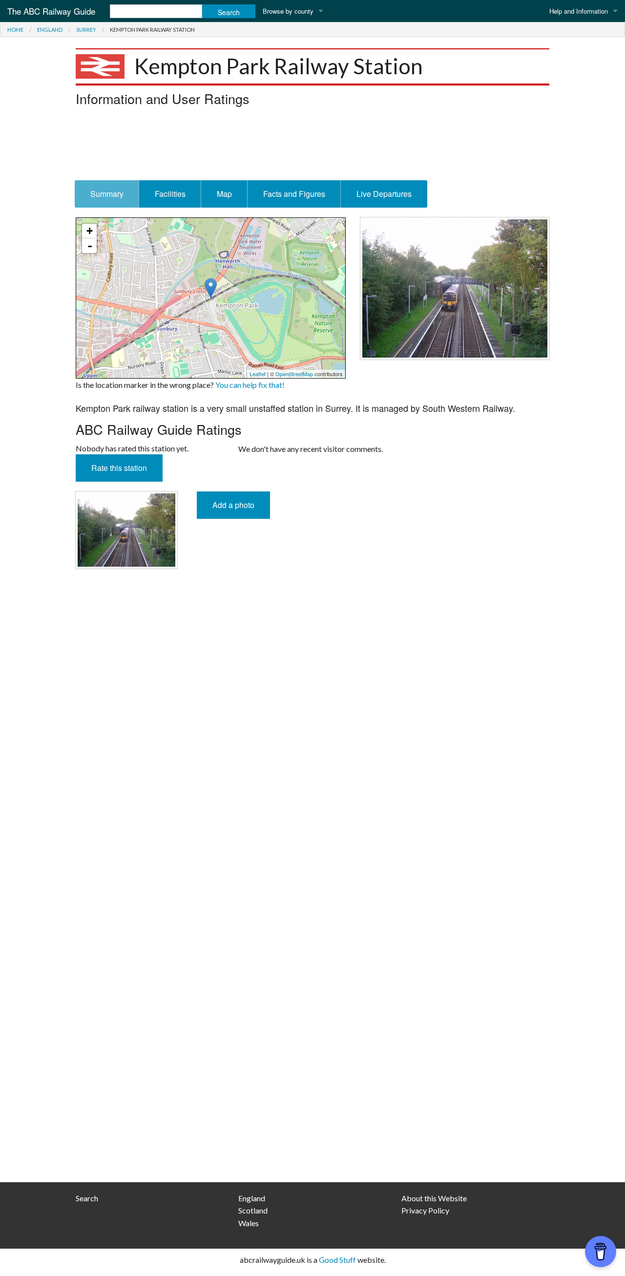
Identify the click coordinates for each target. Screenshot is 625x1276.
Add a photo (233, 504)
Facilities (170, 193)
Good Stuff (337, 1259)
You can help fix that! (250, 384)
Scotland (253, 1210)
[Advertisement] (312, 146)
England (49, 29)
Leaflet (258, 374)
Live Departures (384, 193)
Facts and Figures (294, 193)
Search (87, 1198)
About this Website (434, 1198)
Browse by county (288, 11)
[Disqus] (312, 781)
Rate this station (119, 467)
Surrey (86, 29)
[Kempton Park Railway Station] (454, 287)
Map (224, 193)
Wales (248, 1223)
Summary (107, 193)
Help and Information (578, 11)
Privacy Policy (425, 1210)
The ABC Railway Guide (51, 11)
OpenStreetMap (294, 374)
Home (15, 29)
